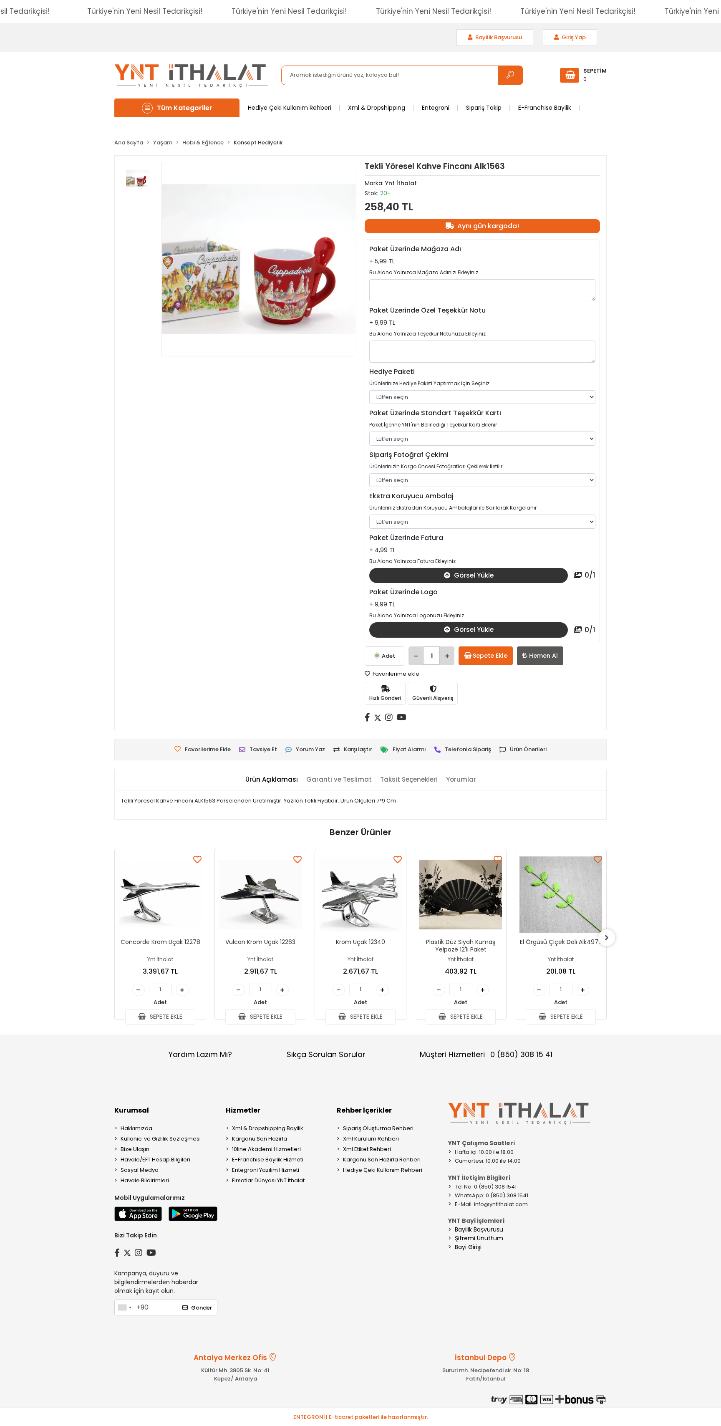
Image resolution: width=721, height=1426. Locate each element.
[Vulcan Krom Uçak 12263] (260, 894)
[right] (606, 938)
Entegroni (435, 107)
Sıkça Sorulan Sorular (326, 1054)
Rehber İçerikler (364, 1110)
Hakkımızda (136, 1128)
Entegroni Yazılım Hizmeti (265, 1170)
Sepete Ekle (490, 655)
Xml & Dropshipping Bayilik (267, 1128)
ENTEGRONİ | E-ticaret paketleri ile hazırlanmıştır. (360, 1417)
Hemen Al (543, 655)
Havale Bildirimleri (145, 1180)
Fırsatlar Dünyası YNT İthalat (268, 1180)
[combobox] (124, 1307)
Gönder (201, 1308)
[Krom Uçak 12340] (360, 894)
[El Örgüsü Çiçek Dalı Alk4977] (560, 894)
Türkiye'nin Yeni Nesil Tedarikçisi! (144, 11)
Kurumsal (131, 1110)
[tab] (271, 780)
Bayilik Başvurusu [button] (498, 37)
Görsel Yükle (473, 575)
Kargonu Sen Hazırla (259, 1139)
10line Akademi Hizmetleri (266, 1149)
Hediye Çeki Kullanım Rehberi (289, 107)
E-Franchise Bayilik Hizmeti (267, 1160)
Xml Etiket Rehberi (367, 1149)
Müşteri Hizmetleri (486, 1054)
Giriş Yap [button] (573, 37)
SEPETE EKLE (165, 1016)
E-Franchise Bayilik (544, 107)
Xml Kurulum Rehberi (371, 1139)
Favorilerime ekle (395, 674)
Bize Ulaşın (135, 1149)
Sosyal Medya (140, 1170)
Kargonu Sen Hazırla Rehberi (382, 1160)
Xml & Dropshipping (376, 107)
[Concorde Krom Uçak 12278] (160, 894)
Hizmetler (243, 1110)
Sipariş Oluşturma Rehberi (378, 1128)
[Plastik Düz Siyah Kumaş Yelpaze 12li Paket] (460, 894)
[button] (583, 75)
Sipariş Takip (484, 107)
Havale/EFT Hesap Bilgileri (155, 1160)
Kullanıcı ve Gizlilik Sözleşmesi (161, 1139)
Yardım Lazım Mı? (200, 1054)
